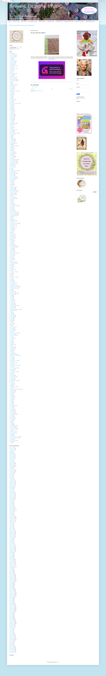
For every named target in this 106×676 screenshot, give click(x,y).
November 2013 (12, 578)
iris (10, 260)
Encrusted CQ (12, 193)
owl (11, 311)
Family (11, 203)
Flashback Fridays (13, 215)
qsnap (11, 341)
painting (11, 314)
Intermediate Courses (32, 21)
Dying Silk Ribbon (13, 178)
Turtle (11, 422)
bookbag (11, 100)
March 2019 (11, 506)
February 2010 (11, 634)
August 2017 (11, 522)
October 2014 (11, 564)
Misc (11, 289)
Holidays (11, 251)
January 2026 (11, 447)
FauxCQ (11, 208)
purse (11, 340)
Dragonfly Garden (13, 173)
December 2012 (12, 592)
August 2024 (11, 458)
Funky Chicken (12, 226)
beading (11, 74)
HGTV (11, 249)
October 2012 (11, 594)
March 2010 (11, 633)
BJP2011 (11, 85)
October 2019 (11, 497)
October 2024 (11, 456)
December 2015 (12, 547)
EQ (10, 195)
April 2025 (11, 452)
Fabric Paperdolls (13, 198)
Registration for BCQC (14, 360)
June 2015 (11, 554)
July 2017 (11, 523)
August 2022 (11, 473)
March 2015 (11, 558)
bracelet (11, 104)
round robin (12, 369)
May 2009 (11, 643)
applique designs (13, 65)
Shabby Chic (12, 375)
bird (11, 83)
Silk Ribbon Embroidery (14, 380)
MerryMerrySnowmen (14, 285)
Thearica (11, 415)
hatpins (11, 241)
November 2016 (12, 533)
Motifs (11, 296)
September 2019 (12, 498)
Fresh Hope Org (13, 224)
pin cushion (12, 329)
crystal (11, 158)
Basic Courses (24, 21)
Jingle (11, 265)
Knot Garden (12, 269)
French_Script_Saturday (14, 223)
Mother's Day (12, 294)
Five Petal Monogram (13, 214)
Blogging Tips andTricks (14, 90)
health (11, 243)
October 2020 (11, 486)
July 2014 (11, 568)
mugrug (11, 299)
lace (11, 270)
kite (11, 268)
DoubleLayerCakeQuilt (14, 170)
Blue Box (11, 94)
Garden (11, 228)
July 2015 (11, 553)
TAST (11, 404)
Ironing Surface (12, 261)
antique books (12, 62)
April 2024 (11, 461)
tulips (11, 421)
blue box (11, 93)
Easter (11, 180)
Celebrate (12, 117)
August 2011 (11, 612)
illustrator (11, 255)
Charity (11, 120)
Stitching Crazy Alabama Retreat (15, 389)
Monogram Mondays (13, 293)
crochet (11, 154)
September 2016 (12, 536)
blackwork (12, 88)
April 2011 (11, 617)
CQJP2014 (12, 148)
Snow (11, 381)
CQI (11, 144)
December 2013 (12, 577)
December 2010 (12, 622)
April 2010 (11, 632)
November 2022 (12, 471)
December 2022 (12, 469)
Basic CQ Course (13, 68)
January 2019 (11, 507)
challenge (12, 119)
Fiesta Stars (12, 210)
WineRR (11, 439)
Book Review (12, 99)
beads (11, 75)
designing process (13, 163)
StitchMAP (12, 391)
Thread (11, 420)
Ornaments (12, 308)
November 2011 (12, 608)
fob (10, 218)
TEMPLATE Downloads (90, 21)
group (11, 239)
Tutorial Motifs (12, 426)
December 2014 (12, 562)
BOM (11, 97)
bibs (11, 82)
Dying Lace (12, 175)
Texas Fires (12, 411)
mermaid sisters (13, 283)
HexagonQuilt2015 (13, 246)
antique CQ (12, 63)
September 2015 (12, 551)
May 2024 (11, 459)
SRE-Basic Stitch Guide (68, 21)
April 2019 (11, 504)
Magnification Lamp (13, 276)
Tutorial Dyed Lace (13, 425)
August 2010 (11, 627)
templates (12, 410)
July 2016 (11, 538)
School (11, 370)
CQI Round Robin (13, 145)
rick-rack (11, 364)
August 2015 (11, 552)
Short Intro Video (16, 21)
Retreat (11, 361)
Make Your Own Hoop (79, 21)
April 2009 (11, 644)
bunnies (11, 109)
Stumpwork (12, 396)
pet (10, 325)
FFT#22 (11, 209)
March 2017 (11, 528)
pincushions (12, 330)
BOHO (11, 95)
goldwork (11, 235)
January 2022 (11, 479)
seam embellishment (13, 371)
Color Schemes (13, 129)
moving (11, 298)
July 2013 (11, 583)
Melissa (11, 280)
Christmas (12, 124)
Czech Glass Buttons (13, 159)
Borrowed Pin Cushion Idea (15, 103)
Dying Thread (12, 179)
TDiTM (11, 406)
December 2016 (12, 532)
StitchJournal (12, 390)
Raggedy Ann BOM (13, 354)
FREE (11, 219)
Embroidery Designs (13, 190)
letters (11, 274)
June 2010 (11, 629)
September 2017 (12, 521)
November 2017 (12, 518)
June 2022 (11, 476)
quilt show (12, 349)
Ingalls (11, 258)
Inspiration (12, 259)
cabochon (12, 114)
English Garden (13, 194)
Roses (11, 366)
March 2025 (11, 453)
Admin (11, 58)
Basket (11, 69)
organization (12, 306)
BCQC (11, 70)
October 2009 (11, 638)
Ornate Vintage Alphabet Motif (15, 309)
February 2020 (11, 492)
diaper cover (12, 165)
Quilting (11, 350)
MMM (11, 290)
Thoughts (11, 419)
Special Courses (50, 21)
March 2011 (11, 618)
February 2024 (11, 462)
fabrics (11, 199)
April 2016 (11, 542)
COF (11, 128)
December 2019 (12, 494)
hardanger (12, 240)
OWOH (11, 313)
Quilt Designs (12, 346)
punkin (11, 339)
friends (11, 225)
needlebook (12, 303)
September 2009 (12, 639)
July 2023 (11, 468)
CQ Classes (12, 139)
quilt (11, 345)
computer (11, 130)
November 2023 (12, 463)
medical (11, 279)
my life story (12, 300)
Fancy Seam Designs (13, 205)
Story (11, 394)
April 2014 (11, 572)
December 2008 (12, 649)
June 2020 (11, 488)
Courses (11, 134)
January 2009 (11, 648)
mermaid (11, 281)
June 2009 (11, 642)
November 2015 (12, 548)
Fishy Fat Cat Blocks (13, 213)
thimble (11, 416)
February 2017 (11, 529)
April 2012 (11, 602)
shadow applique (13, 376)
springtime (12, 384)
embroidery (12, 189)
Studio (11, 395)
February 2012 (11, 604)
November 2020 (12, 484)
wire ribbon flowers (13, 440)
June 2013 (11, 584)
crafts (11, 149)
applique (11, 64)
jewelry (11, 264)
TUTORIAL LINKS (59, 21)
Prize (11, 336)
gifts (11, 233)
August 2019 (11, 499)
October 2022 (11, 472)
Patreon (11, 319)
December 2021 (12, 481)
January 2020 (11, 493)
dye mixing (12, 174)
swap (11, 400)
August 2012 (11, 597)
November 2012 (12, 593)
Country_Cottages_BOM (14, 133)
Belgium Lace (12, 78)
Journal (11, 266)
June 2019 (11, 502)
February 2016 (11, 544)
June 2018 (11, 513)
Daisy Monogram (13, 160)
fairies (11, 200)
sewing (11, 374)
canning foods (12, 115)
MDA (11, 278)
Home (9, 21)
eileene (11, 183)
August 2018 (11, 511)
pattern (11, 320)
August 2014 (11, 567)
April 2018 (11, 514)
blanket (11, 89)
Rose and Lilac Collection (14, 365)
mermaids (12, 284)
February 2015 (11, 559)
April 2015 (11, 557)
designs (11, 164)
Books (11, 102)
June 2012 (11, 599)
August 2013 (11, 582)
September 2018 (12, 509)
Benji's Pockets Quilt (13, 79)
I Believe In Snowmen (14, 253)
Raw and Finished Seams (14, 355)
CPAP (11, 135)
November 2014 (12, 563)
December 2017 (12, 517)
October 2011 (11, 609)
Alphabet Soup (12, 60)
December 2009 (12, 637)
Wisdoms (11, 441)
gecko (11, 230)
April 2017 (11, 527)
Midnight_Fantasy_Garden (14, 286)
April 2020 (11, 491)
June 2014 (11, 569)
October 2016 (11, 534)
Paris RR (11, 318)
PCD (11, 321)
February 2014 (11, 574)
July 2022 (11, 474)
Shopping (12, 379)
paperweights (12, 316)
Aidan (11, 59)
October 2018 (11, 508)
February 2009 (11, 647)
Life (11, 275)
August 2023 (11, 467)
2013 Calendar (12, 55)
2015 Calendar (12, 57)
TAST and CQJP (13, 405)
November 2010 (12, 623)
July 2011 (11, 613)
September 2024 (12, 457)
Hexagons (12, 248)
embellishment (12, 188)
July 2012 (11, 598)
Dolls (11, 169)
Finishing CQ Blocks (13, 211)
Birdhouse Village (13, 84)
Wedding (11, 435)
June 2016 (11, 539)
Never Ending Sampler (14, 305)
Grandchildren (12, 236)
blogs (11, 92)
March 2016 (11, 543)
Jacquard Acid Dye (13, 263)
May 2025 (11, 451)
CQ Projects (12, 140)
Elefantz (11, 184)
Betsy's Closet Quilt (13, 80)
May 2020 (11, 489)
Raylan (11, 356)
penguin (11, 324)
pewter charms (12, 326)
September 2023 (12, 466)
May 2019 (11, 503)
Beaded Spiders (13, 73)
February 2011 (11, 619)
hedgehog (12, 244)
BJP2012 (11, 87)
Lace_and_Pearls (13, 271)
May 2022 (11, 477)
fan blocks (12, 204)
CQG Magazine (13, 143)
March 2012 (11, 603)
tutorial (11, 424)
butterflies (12, 110)
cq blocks (11, 138)
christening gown (13, 123)
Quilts (11, 351)
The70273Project (13, 414)
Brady (11, 105)
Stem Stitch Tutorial (13, 386)
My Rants (11, 301)
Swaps (11, 401)
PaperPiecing (12, 315)
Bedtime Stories (13, 77)
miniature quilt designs (14, 288)
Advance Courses (42, 21)
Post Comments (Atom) (39, 90)
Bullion (11, 108)
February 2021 (11, 483)
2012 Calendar (12, 54)
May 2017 (11, 526)
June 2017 (11, 524)
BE (10, 72)
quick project (12, 344)
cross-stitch (12, 155)
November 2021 (12, 482)
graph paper (12, 238)
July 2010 (11, 628)
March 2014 (11, 573)
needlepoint (12, 304)
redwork (11, 359)
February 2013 (11, 589)
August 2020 (11, 487)
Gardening (12, 229)
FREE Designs (12, 220)
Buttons (11, 113)
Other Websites (12, 310)
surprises (11, 399)
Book (11, 98)
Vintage (11, 434)
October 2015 (11, 549)
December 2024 (12, 454)
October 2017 (11, 519)
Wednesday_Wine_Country (15, 436)
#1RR (11, 53)
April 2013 (11, 587)
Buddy (11, 107)
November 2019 (12, 496)
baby (11, 67)
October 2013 (11, 579)
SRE (11, 385)
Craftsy (11, 150)
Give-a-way (12, 234)
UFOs (11, 430)
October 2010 (11, 624)
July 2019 (11, 501)
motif (11, 295)
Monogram (12, 291)
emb (11, 185)
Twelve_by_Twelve (13, 429)
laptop (11, 273)
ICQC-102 (12, 254)
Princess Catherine (13, 335)
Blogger (57, 662)
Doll (11, 168)
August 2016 (11, 537)
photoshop (12, 328)
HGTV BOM (12, 250)
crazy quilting (12, 153)
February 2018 (11, 516)
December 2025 (12, 448)
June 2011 (11, 614)
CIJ (10, 125)
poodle (11, 331)
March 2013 (11, 588)
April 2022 (11, 478)
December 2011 (12, 607)
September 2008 (12, 652)
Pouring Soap (12, 334)
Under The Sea (12, 431)
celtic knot (12, 118)
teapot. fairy (12, 409)
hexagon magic (13, 245)
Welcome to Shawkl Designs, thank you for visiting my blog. (22, 25)
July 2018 (11, 512)
